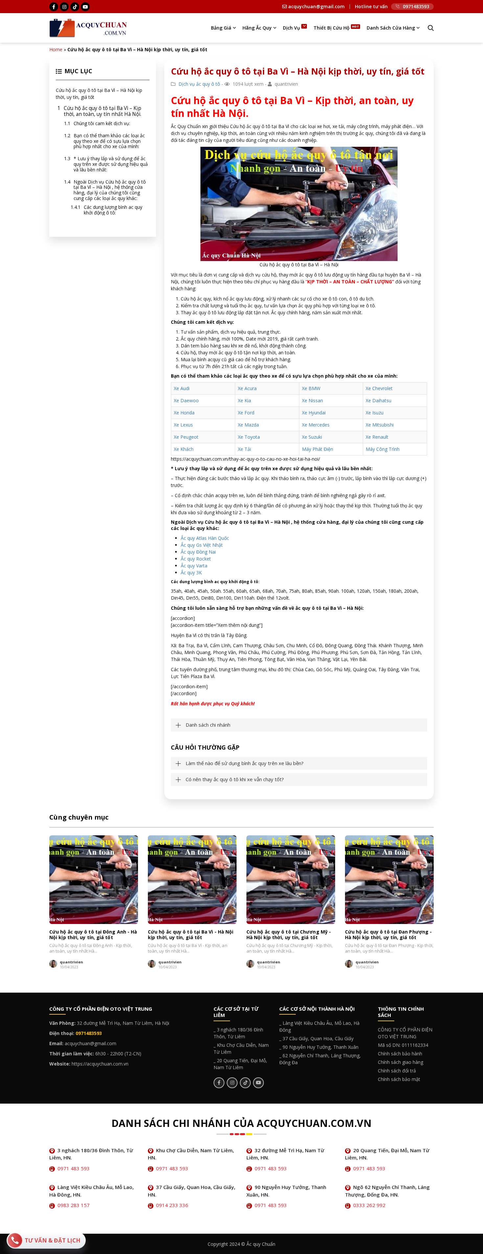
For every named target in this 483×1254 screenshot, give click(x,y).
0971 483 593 (74, 1168)
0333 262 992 (369, 1205)
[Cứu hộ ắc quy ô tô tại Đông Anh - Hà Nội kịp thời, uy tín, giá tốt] (93, 879)
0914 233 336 (172, 1205)
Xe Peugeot (186, 437)
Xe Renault (377, 437)
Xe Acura (247, 388)
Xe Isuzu (374, 412)
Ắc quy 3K (191, 572)
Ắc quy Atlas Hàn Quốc (205, 538)
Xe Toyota (249, 437)
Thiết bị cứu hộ (331, 28)
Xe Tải (244, 449)
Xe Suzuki (312, 437)
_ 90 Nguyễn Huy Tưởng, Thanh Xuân (318, 1047)
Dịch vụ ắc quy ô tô (199, 84)
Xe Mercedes (316, 425)
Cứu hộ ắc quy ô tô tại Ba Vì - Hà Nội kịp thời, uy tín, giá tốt (190, 934)
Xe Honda (184, 412)
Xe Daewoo (186, 400)
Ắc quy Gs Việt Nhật (202, 545)
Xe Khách (184, 449)
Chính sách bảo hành (400, 1053)
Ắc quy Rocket (196, 559)
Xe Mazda (248, 425)
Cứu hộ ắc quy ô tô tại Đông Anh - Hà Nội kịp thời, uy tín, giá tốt (93, 934)
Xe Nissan (312, 400)
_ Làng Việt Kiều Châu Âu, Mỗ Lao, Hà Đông (319, 1026)
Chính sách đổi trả (397, 1070)
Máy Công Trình (383, 449)
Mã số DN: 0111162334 (403, 1045)
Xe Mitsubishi (380, 425)
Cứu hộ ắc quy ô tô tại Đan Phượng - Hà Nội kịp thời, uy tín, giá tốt (388, 934)
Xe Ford (246, 412)
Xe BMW (311, 388)
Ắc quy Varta (194, 565)
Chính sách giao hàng (400, 1062)
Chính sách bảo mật (399, 1079)
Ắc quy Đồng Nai (198, 552)
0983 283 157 (74, 1205)
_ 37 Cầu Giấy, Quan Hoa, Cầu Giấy (316, 1038)
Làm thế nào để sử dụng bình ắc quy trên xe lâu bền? (245, 763)
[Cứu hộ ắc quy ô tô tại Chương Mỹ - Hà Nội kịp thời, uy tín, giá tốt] (290, 879)
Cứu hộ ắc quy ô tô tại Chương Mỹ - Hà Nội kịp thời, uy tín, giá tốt (288, 934)
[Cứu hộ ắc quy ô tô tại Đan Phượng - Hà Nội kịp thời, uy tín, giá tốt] (389, 879)
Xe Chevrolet (379, 388)
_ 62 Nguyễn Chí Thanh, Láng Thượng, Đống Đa (320, 1059)
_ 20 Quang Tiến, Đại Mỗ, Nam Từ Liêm (240, 1063)
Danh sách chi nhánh (208, 725)
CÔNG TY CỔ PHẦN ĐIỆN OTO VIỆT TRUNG (405, 1033)
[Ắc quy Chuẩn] (88, 27)
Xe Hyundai (314, 412)
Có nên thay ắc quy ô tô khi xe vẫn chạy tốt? (235, 779)
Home (55, 49)
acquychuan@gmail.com (316, 6)
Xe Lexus (183, 425)
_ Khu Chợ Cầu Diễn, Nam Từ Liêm (241, 1048)
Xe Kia (244, 400)
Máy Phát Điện (317, 449)
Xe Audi (182, 388)
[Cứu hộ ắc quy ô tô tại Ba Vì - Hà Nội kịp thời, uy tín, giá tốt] (192, 879)
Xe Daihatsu (378, 400)
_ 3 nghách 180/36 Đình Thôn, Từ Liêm (238, 1033)
